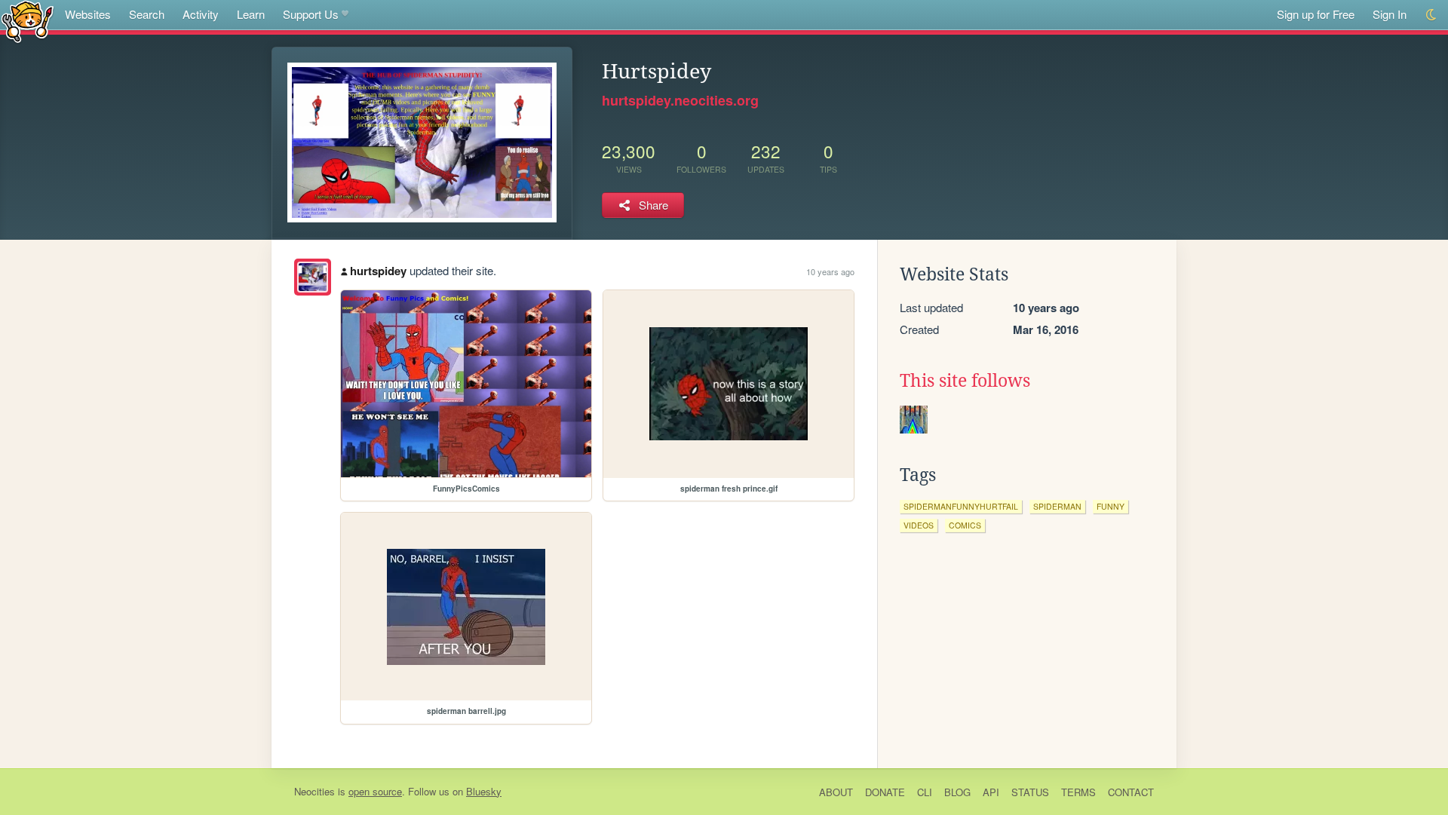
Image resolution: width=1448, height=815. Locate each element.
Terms (1078, 792)
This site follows (965, 381)
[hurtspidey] (312, 277)
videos (918, 525)
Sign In (1390, 14)
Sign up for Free (1315, 14)
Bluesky (484, 791)
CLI (924, 792)
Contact (1131, 792)
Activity (201, 14)
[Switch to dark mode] (1432, 14)
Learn (251, 14)
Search (146, 14)
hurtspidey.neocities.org (680, 100)
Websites (88, 14)
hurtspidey (378, 270)
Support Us (311, 14)
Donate (885, 792)
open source (375, 791)
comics (965, 525)
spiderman (1057, 506)
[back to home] (27, 21)
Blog (957, 792)
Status (1030, 792)
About (836, 792)
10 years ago (830, 271)
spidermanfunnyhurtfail (960, 506)
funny (1110, 506)
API (991, 792)
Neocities (314, 791)
